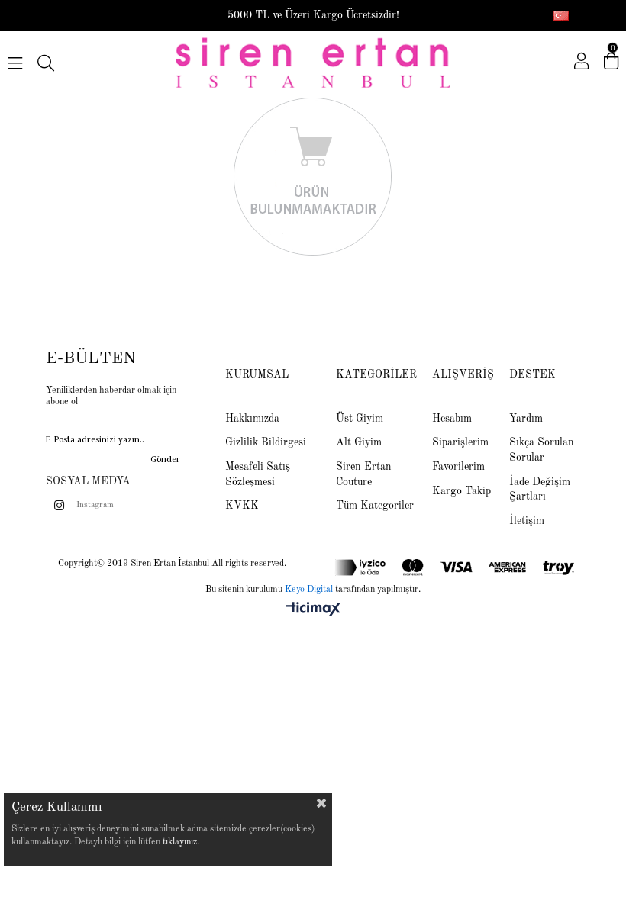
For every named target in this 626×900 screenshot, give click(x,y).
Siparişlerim (460, 442)
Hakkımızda (252, 418)
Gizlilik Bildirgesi (265, 442)
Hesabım (452, 418)
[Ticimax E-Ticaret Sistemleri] (313, 610)
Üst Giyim (359, 418)
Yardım (526, 418)
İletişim (526, 521)
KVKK (242, 505)
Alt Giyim (359, 442)
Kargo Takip (461, 491)
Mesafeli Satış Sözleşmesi (257, 474)
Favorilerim (458, 466)
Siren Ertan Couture (364, 474)
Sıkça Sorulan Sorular (541, 450)
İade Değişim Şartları (539, 490)
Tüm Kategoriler (375, 505)
